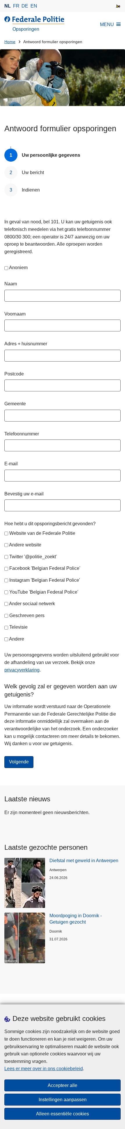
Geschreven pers (26, 615)
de (25, 5)
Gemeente (15, 403)
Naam (10, 283)
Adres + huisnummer (25, 343)
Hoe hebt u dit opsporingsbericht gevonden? (50, 523)
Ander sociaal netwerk (32, 603)
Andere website (25, 544)
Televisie (18, 627)
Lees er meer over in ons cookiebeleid (43, 1068)
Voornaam (15, 313)
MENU (107, 24)
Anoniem (18, 267)
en (34, 5)
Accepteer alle (62, 1085)
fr (16, 5)
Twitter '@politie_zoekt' (33, 556)
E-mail (11, 463)
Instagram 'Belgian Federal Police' (44, 580)
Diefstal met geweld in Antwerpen (83, 860)
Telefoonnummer (21, 433)
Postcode (14, 373)
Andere (16, 638)
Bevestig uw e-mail (24, 493)
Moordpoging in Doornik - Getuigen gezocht (75, 918)
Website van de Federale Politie (42, 533)
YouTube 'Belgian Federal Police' (43, 592)
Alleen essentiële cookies (62, 1113)
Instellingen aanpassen (63, 1099)
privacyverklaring (22, 669)
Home (9, 42)
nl (7, 5)
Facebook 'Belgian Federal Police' (44, 568)
